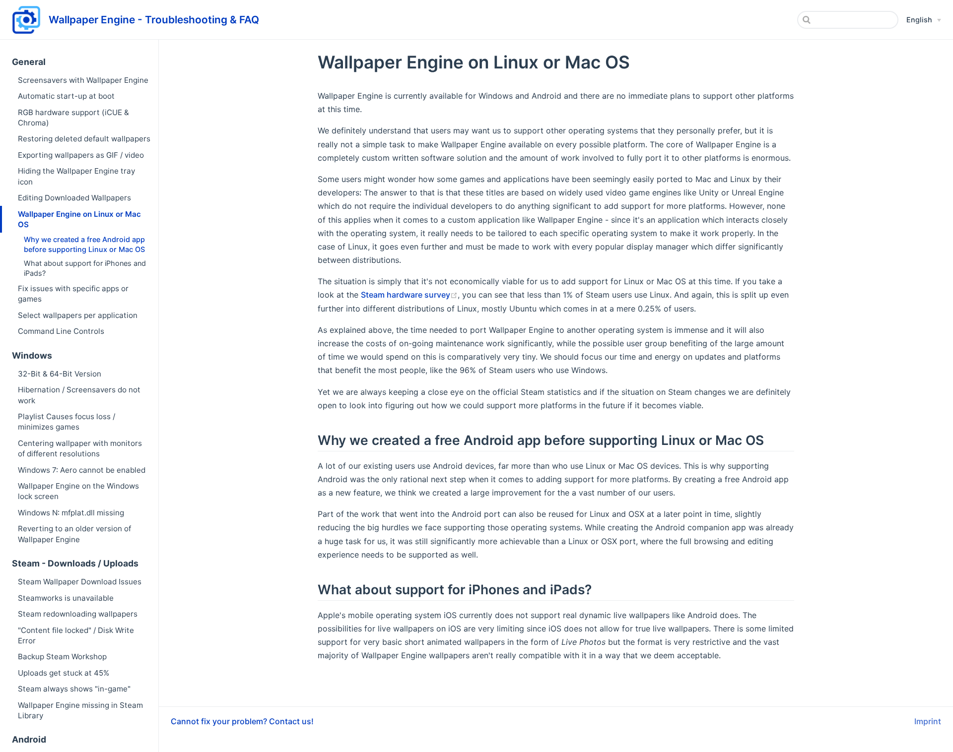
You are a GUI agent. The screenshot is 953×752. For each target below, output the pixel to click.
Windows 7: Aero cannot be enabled (81, 470)
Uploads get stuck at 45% (63, 673)
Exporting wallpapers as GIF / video (81, 155)
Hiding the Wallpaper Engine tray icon (76, 176)
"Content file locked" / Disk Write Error (76, 635)
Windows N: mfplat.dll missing (71, 512)
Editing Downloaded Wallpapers (74, 197)
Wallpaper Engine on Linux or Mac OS (79, 219)
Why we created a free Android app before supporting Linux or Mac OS (84, 244)
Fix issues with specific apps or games (73, 294)
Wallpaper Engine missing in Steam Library (80, 710)
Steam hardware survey (405, 295)
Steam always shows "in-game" (74, 688)
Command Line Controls (61, 331)
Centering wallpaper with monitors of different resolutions (80, 448)
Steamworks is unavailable (66, 598)
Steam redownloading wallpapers (77, 614)
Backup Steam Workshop (62, 656)
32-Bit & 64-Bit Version (59, 373)
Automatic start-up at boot (66, 96)
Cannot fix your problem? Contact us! (242, 721)
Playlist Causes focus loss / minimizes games (66, 422)
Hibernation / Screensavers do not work (79, 395)
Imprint (927, 721)
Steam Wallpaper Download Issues (79, 581)
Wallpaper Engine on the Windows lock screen (78, 491)
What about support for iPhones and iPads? (85, 268)
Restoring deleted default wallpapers (84, 138)
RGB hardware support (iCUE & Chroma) (73, 117)
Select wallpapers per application (77, 315)
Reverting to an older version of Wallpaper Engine (74, 534)
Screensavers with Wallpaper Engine (83, 80)
